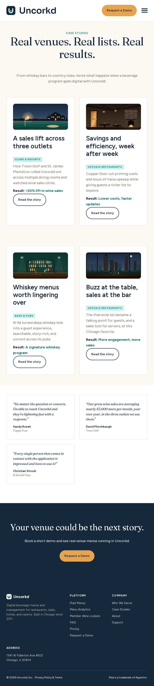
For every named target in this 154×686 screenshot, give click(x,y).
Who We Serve (122, 603)
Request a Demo (119, 10)
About (116, 616)
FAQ (73, 622)
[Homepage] (48, 10)
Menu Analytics (80, 609)
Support (117, 622)
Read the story (29, 199)
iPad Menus (77, 603)
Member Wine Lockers (85, 616)
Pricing (74, 629)
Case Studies (121, 609)
